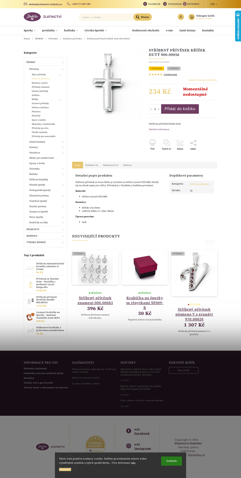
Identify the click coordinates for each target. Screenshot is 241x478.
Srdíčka (36, 95)
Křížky (35, 99)
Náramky (34, 168)
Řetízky (33, 174)
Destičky (36, 115)
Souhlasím (171, 461)
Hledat (145, 17)
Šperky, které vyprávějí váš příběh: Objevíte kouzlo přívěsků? (140, 387)
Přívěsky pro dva (40, 128)
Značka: (202, 80)
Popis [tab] (77, 165)
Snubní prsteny (37, 206)
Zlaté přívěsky (39, 74)
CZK (212, 4)
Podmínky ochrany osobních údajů (43, 373)
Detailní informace (159, 129)
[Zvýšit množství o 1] (158, 109)
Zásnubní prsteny (39, 195)
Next (212, 242)
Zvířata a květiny (40, 107)
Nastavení (65, 469)
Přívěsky (34, 69)
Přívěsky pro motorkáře (44, 136)
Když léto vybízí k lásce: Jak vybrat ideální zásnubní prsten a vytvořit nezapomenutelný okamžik (140, 372)
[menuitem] (31, 30)
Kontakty (29, 378)
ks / (184, 370)
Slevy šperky (36, 217)
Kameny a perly (40, 82)
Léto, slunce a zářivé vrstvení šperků (141, 400)
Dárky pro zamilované (41, 157)
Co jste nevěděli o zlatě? (86, 383)
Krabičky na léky (38, 222)
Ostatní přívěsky (40, 91)
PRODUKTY (32, 229)
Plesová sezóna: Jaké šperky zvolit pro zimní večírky (94, 370)
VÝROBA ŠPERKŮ (36, 242)
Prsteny (33, 147)
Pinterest (193, 4)
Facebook (154, 4)
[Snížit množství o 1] (151, 109)
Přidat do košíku (180, 109)
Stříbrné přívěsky (41, 78)
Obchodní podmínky (35, 368)
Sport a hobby (39, 119)
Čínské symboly (39, 132)
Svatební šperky (38, 201)
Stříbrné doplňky (38, 179)
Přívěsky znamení (41, 87)
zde (133, 462)
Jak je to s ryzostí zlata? (86, 377)
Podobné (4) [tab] (91, 165)
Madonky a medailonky (43, 124)
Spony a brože (37, 163)
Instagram (175, 4)
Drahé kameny (37, 141)
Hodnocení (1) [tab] (110, 165)
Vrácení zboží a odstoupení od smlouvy (46, 387)
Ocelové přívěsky (40, 103)
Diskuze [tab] (127, 165)
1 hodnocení (170, 74)
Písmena (36, 111)
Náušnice (34, 152)
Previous (208, 242)
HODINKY (31, 235)
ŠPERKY (31, 62)
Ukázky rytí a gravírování (38, 382)
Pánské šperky (37, 184)
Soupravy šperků (38, 211)
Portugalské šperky (40, 190)
